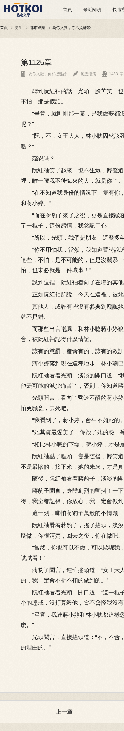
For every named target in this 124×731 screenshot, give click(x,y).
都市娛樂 (37, 27)
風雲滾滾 (84, 74)
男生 (19, 27)
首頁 (67, 9)
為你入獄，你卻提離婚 (71, 27)
